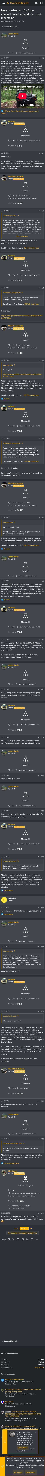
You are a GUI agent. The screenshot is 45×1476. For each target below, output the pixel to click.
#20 (42, 1213)
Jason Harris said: (10, 215)
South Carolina (24, 196)
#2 (43, 153)
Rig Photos (9, 1402)
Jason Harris (8, 21)
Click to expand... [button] (22, 236)
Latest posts (10, 1374)
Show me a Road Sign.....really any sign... (20, 1426)
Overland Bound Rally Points (15, 1421)
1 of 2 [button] (16, 1228)
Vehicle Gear (10, 1396)
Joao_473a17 (39, 1367)
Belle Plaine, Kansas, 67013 (30, 140)
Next (23, 1228)
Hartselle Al (24, 1088)
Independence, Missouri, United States (26, 1193)
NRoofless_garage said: (12, 292)
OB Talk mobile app (31, 248)
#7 (43, 518)
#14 (42, 857)
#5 (43, 360)
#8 (43, 581)
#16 (42, 946)
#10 (42, 689)
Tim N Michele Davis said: (12, 1143)
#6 (43, 439)
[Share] (39, 58)
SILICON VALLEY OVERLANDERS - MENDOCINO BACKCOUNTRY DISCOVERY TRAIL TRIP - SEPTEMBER (23, 1414)
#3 (43, 211)
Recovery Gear (10, 1384)
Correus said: (8, 365)
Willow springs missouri (27, 53)
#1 (43, 58)
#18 (42, 1101)
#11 (42, 737)
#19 (42, 1139)
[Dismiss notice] (35, 1432)
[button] (3, 3)
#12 (42, 775)
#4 (43, 288)
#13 (42, 811)
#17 (42, 1011)
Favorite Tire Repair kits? (14, 1379)
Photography (10, 1406)
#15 (42, 908)
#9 (43, 640)
